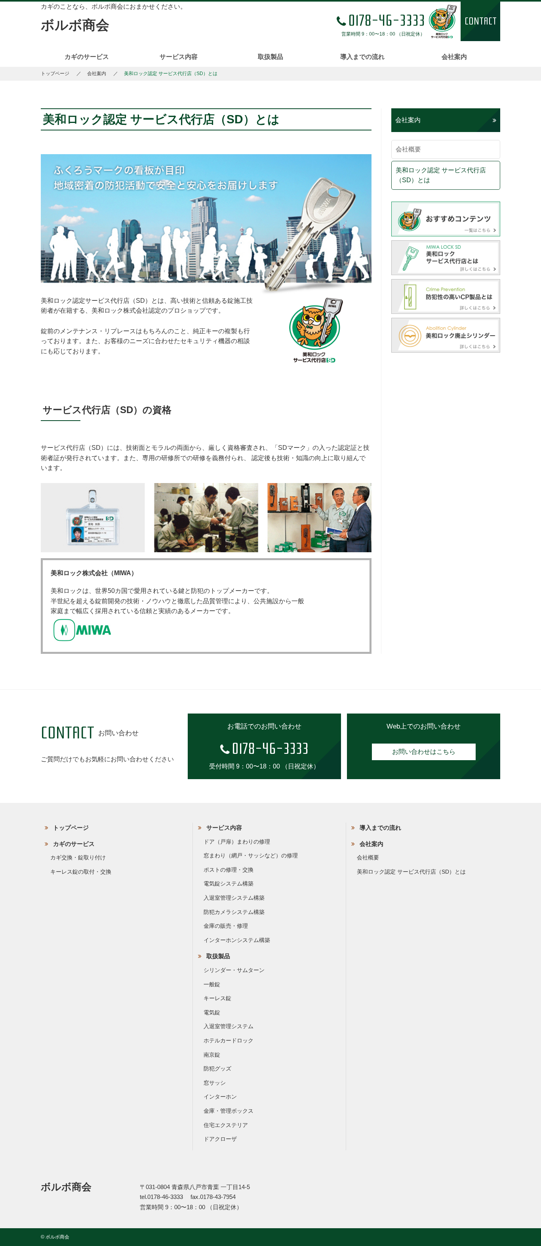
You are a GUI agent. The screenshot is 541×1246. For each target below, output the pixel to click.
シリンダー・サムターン (234, 970)
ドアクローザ (220, 1139)
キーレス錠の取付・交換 (80, 871)
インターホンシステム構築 (237, 940)
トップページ (55, 73)
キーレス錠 (217, 998)
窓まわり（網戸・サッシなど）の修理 (251, 855)
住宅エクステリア (226, 1125)
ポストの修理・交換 (228, 870)
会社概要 (408, 149)
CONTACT (481, 21)
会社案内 (454, 56)
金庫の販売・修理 (226, 926)
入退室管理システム (228, 1026)
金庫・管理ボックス (228, 1111)
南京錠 (212, 1055)
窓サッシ (215, 1083)
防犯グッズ (217, 1068)
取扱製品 (270, 56)
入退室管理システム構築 (234, 898)
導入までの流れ (362, 56)
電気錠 (212, 1012)
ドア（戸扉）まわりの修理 (237, 841)
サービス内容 (179, 56)
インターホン (220, 1096)
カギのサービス (87, 56)
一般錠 (212, 984)
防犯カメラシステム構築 (234, 912)
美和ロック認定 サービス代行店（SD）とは (441, 175)
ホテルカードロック (228, 1040)
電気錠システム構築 (228, 883)
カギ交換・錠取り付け (78, 857)
